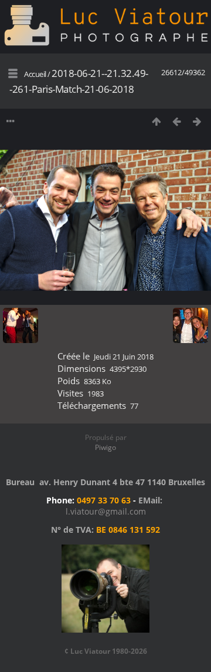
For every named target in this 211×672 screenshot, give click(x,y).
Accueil (35, 74)
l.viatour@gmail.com (106, 511)
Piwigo (105, 447)
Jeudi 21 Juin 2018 (124, 356)
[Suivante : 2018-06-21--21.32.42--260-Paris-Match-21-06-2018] (197, 121)
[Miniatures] (156, 121)
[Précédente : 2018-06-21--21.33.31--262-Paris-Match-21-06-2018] (176, 121)
